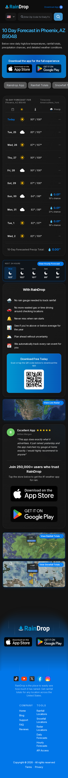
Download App (51, 7)
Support (23, 720)
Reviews (24, 729)
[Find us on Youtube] (24, 678)
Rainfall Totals (39, 85)
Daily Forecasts (42, 736)
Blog (21, 715)
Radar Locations (42, 728)
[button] (19, 69)
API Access (43, 750)
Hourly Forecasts (42, 744)
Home (22, 710)
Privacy (39, 767)
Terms (28, 767)
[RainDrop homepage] (20, 6)
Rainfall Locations (42, 712)
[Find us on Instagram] (48, 678)
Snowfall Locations (42, 720)
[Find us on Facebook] (40, 678)
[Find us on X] (32, 678)
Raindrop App (15, 85)
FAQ (21, 724)
